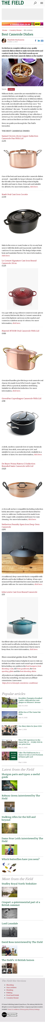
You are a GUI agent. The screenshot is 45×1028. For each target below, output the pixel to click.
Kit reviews (28, 30)
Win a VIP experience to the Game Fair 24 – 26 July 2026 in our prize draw (30, 742)
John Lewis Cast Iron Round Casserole (19, 592)
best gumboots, (23, 669)
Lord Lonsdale (10, 923)
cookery (11, 89)
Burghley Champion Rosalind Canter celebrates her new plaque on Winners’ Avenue (30, 700)
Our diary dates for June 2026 (30, 726)
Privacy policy (25, 1009)
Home (4, 30)
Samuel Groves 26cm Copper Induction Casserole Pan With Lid (20, 137)
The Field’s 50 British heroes (18, 960)
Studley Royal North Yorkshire (19, 883)
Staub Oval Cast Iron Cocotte (15, 194)
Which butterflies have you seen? (20, 859)
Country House (15, 30)
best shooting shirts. (28, 671)
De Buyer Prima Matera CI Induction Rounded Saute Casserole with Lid (18, 465)
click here (34, 187)
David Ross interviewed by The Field (22, 942)
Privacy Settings (35, 1009)
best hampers (31, 666)
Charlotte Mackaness (15, 40)
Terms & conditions (14, 1009)
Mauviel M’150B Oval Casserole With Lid (20, 331)
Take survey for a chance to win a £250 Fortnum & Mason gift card (30, 756)
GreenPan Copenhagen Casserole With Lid (21, 398)
